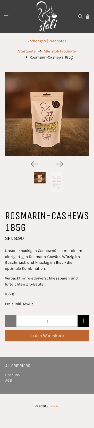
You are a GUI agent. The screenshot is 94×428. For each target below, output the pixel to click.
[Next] (60, 164)
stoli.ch (52, 406)
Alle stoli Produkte (60, 51)
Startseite (27, 51)
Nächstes (58, 41)
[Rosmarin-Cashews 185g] (47, 114)
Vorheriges (36, 41)
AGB (8, 380)
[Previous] (34, 164)
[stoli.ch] (47, 16)
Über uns (12, 375)
